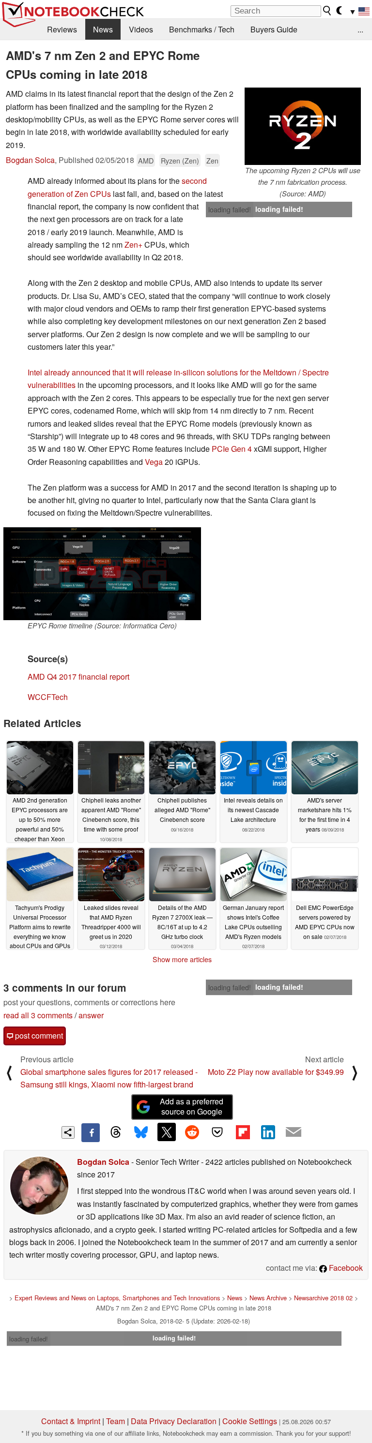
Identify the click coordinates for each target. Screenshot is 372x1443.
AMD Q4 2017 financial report (78, 676)
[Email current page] (293, 1132)
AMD (146, 160)
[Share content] (68, 1132)
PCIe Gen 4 (232, 448)
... (360, 29)
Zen (212, 160)
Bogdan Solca (30, 159)
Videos (141, 29)
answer (91, 1015)
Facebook (345, 1267)
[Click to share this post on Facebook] (90, 1132)
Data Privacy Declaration (174, 1421)
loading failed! (229, 209)
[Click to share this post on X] (166, 1132)
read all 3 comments (38, 1015)
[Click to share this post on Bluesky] (141, 1132)
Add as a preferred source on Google (191, 1106)
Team (115, 1421)
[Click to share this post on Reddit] (192, 1132)
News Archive (268, 1297)
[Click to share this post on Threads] (116, 1132)
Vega (154, 461)
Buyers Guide (273, 29)
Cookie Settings (249, 1421)
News (103, 29)
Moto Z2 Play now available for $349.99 (276, 1071)
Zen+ (133, 244)
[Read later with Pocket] (217, 1132)
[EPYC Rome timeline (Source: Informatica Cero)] (102, 573)
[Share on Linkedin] (268, 1132)
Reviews (62, 29)
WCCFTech (48, 696)
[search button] (327, 10)
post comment (38, 1035)
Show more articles (182, 959)
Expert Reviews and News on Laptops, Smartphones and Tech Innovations (117, 1297)
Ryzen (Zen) (180, 160)
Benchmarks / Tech (201, 29)
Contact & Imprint (70, 1421)
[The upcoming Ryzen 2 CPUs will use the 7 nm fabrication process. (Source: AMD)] (303, 126)
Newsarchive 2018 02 (323, 1297)
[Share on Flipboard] (242, 1132)
